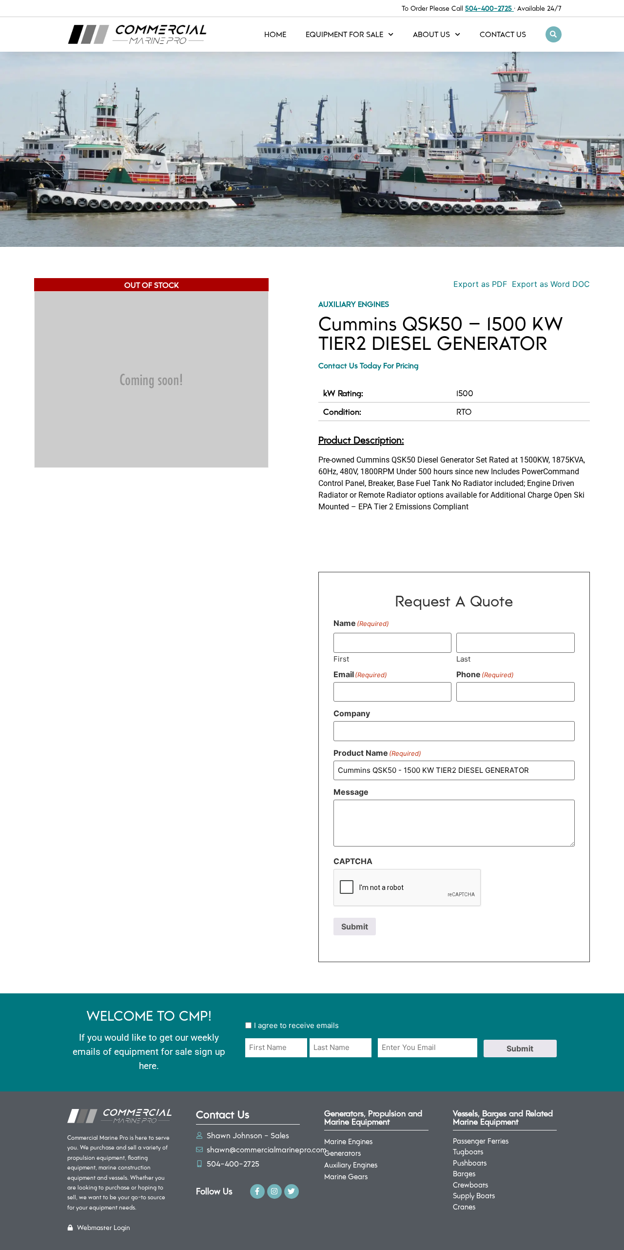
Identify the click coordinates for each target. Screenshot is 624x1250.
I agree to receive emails (296, 1025)
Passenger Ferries (480, 1140)
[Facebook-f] (257, 1191)
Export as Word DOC (551, 284)
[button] (554, 34)
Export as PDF (479, 284)
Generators (342, 1153)
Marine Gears (346, 1176)
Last (463, 658)
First (341, 658)
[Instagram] (274, 1191)
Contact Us (503, 34)
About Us (431, 34)
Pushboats (470, 1162)
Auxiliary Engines (353, 303)
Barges (464, 1173)
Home (275, 34)
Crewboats (470, 1184)
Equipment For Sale (344, 34)
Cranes (464, 1206)
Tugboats (468, 1151)
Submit (354, 926)
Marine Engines (348, 1141)
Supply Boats (474, 1195)
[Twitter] (291, 1191)
